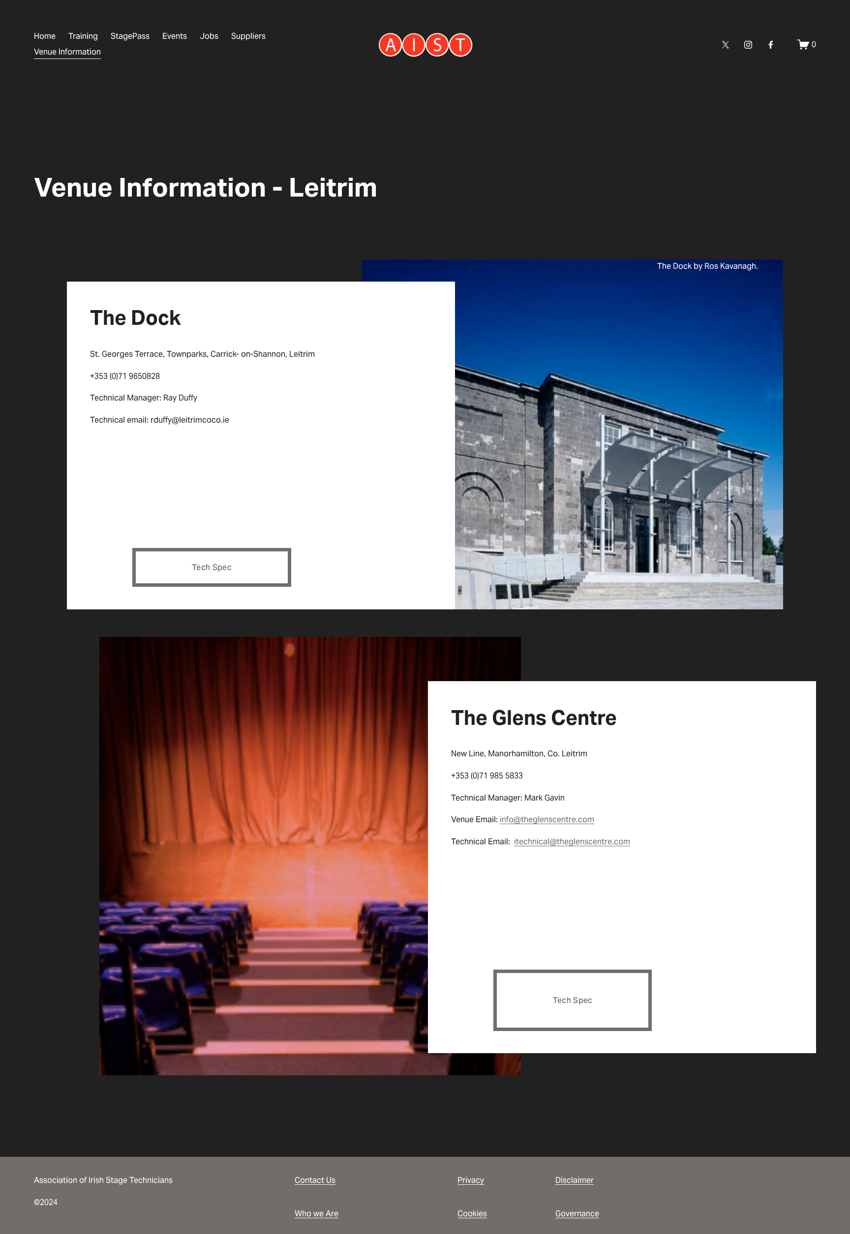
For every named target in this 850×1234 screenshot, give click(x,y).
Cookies (472, 1213)
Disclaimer (574, 1180)
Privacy (470, 1180)
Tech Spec (212, 567)
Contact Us (315, 1180)
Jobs (209, 36)
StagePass (130, 36)
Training (83, 36)
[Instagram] (748, 45)
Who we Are (316, 1213)
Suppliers (248, 36)
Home (45, 36)
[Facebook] (771, 45)
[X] (725, 45)
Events (174, 36)
